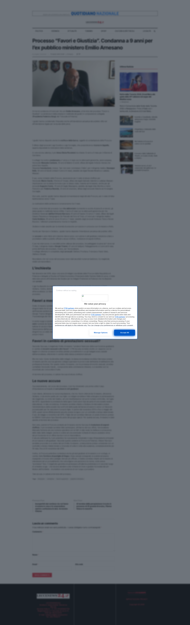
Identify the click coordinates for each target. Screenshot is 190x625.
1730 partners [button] (69, 308)
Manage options (101, 333)
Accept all (124, 333)
